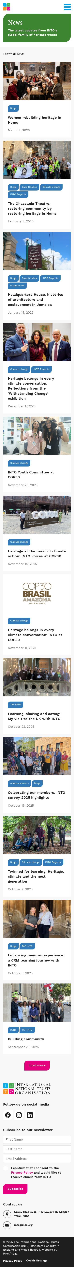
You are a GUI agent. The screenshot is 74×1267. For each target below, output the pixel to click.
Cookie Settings (36, 1260)
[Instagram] (19, 1115)
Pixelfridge (10, 1253)
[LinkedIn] (30, 1115)
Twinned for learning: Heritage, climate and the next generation (36, 876)
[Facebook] (8, 1115)
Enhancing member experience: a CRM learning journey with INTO (36, 960)
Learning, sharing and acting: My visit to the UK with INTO (34, 716)
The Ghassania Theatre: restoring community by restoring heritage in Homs (32, 208)
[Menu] (67, 6)
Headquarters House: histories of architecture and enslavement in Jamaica (35, 299)
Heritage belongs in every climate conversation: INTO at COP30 (35, 635)
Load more (37, 1065)
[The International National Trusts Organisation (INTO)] (37, 6)
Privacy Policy (22, 1172)
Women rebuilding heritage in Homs (34, 120)
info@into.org (23, 1225)
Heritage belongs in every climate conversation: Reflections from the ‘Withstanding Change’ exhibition (31, 388)
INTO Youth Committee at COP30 (31, 475)
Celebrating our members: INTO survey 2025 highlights (36, 795)
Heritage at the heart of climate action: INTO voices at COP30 (37, 554)
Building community (26, 1039)
